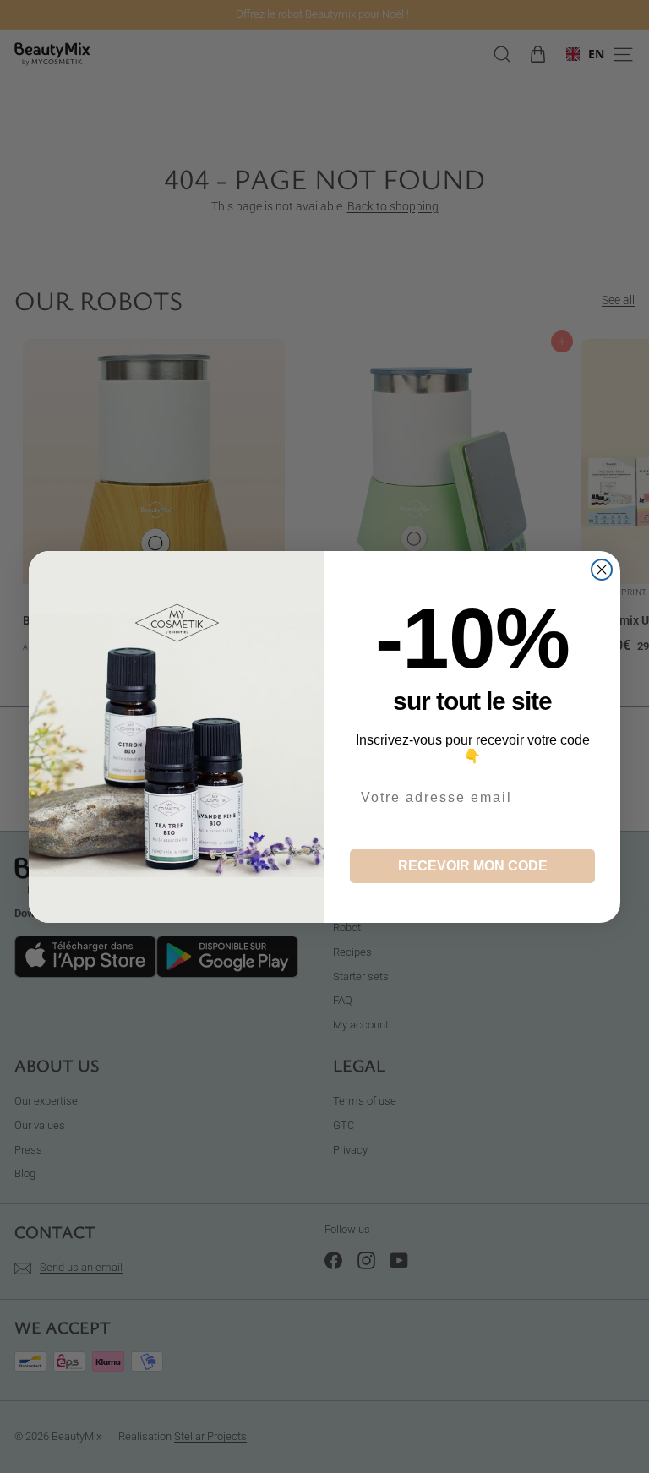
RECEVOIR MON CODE (473, 866)
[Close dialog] (602, 569)
